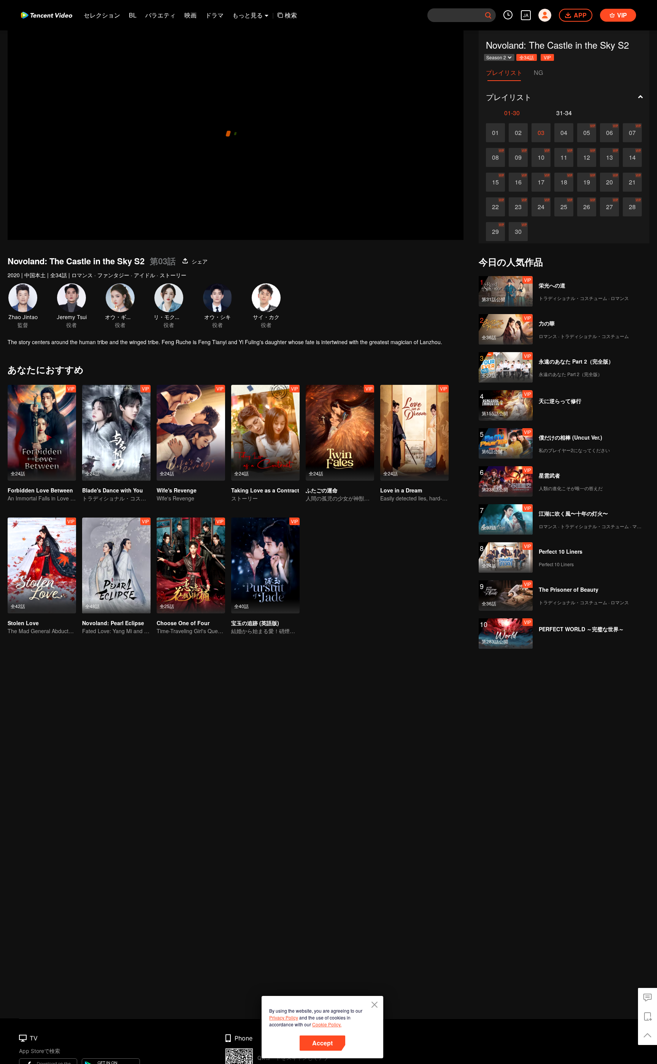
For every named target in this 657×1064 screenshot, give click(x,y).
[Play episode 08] (495, 157)
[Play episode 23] (518, 206)
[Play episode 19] (586, 182)
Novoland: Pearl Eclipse (113, 623)
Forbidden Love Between (40, 490)
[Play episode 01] (495, 132)
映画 (190, 15)
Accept (322, 1043)
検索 (291, 15)
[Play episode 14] (632, 157)
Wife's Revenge (177, 490)
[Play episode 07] (632, 132)
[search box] (488, 15)
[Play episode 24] (541, 206)
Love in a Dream (401, 490)
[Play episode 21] (632, 182)
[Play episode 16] (518, 182)
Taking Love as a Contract (265, 490)
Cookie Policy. (326, 1024)
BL (132, 15)
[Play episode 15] (495, 182)
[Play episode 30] (518, 231)
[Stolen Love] (42, 565)
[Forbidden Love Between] (42, 433)
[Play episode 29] (495, 231)
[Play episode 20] (609, 182)
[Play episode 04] (563, 132)
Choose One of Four (183, 623)
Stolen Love (23, 623)
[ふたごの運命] (340, 433)
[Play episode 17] (541, 182)
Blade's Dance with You (112, 490)
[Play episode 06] (609, 132)
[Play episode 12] (586, 157)
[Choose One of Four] (191, 565)
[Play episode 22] (495, 206)
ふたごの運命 (322, 490)
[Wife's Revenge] (191, 433)
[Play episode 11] (563, 157)
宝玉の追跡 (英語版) (255, 623)
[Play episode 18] (563, 182)
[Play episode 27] (609, 206)
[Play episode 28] (632, 206)
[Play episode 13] (609, 157)
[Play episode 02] (518, 132)
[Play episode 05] (586, 132)
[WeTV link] (46, 15)
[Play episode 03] (541, 132)
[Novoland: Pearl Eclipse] (116, 565)
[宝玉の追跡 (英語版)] (265, 565)
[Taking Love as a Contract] (265, 433)
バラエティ (160, 15)
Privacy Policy (283, 1017)
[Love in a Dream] (414, 433)
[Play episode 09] (518, 157)
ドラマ (214, 15)
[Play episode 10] (541, 157)
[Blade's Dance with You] (116, 433)
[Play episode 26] (586, 206)
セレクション (102, 15)
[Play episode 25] (563, 206)
